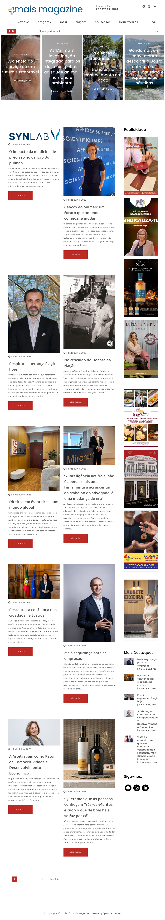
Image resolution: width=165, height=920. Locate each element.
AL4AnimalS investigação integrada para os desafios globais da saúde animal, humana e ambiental (62, 67)
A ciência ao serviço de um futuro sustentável (20, 67)
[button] (155, 31)
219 (42, 879)
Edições (81, 22)
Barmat (43, 31)
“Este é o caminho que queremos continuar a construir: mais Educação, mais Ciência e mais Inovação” (147, 748)
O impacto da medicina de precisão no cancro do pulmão (32, 157)
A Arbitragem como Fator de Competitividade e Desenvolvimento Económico (32, 765)
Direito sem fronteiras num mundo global (33, 505)
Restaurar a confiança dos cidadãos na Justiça (33, 613)
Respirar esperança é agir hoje (32, 367)
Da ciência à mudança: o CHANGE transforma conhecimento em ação (103, 67)
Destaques (20, 54)
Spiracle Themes (112, 913)
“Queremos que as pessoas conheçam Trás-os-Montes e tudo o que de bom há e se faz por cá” (88, 807)
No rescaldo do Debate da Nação (87, 363)
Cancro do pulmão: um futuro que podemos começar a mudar (84, 213)
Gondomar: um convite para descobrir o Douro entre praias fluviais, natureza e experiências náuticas (144, 67)
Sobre (63, 22)
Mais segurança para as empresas (85, 656)
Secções (43, 22)
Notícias (23, 22)
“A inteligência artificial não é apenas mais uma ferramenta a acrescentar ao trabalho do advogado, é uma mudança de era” (89, 488)
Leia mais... (20, 195)
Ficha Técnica (128, 22)
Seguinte (54, 879)
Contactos (103, 22)
